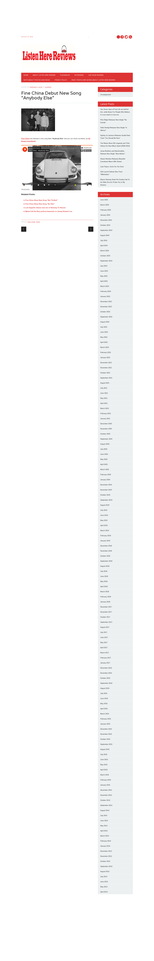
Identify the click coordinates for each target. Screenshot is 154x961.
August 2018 (104, 566)
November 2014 (106, 795)
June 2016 (104, 698)
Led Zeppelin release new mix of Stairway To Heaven (45, 208)
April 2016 (104, 708)
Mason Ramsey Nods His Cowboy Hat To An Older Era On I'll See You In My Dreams (115, 182)
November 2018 (106, 551)
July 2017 (103, 632)
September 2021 (106, 378)
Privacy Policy (61, 80)
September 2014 (106, 805)
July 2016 (103, 693)
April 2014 (104, 831)
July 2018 (103, 571)
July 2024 (103, 240)
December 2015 (106, 729)
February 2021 (105, 413)
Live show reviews (95, 75)
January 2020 (105, 479)
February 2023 (105, 291)
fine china (31, 222)
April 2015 (104, 770)
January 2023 (105, 296)
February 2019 (105, 535)
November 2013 (106, 856)
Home (25, 75)
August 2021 (104, 383)
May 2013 (103, 887)
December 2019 (106, 485)
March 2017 (104, 653)
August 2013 (104, 871)
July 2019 (103, 510)
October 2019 (105, 495)
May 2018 (103, 581)
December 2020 (106, 424)
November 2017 (106, 612)
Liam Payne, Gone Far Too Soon (112, 166)
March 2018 (104, 591)
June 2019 (104, 515)
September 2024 (106, 230)
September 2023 (106, 261)
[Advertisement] (67, 18)
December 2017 (106, 607)
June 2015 (104, 759)
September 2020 (106, 439)
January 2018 (105, 602)
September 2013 (106, 866)
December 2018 (106, 546)
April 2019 (104, 525)
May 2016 (103, 703)
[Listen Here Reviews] (48, 68)
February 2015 (105, 780)
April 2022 (104, 342)
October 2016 (105, 678)
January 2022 (105, 357)
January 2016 (105, 724)
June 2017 (104, 637)
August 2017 (104, 627)
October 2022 (105, 312)
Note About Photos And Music (36, 80)
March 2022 (104, 347)
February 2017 (105, 658)
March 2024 (104, 251)
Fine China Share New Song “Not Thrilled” (41, 200)
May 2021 (103, 398)
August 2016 (104, 688)
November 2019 (106, 490)
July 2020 (103, 449)
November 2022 (106, 306)
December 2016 (106, 668)
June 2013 (104, 882)
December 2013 (106, 851)
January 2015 (105, 785)
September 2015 (106, 744)
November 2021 (106, 368)
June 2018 (104, 576)
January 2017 (105, 663)
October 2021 (105, 373)
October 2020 (105, 434)
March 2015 (104, 775)
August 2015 (104, 749)
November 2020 (106, 429)
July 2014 (103, 815)
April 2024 (104, 245)
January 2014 (105, 846)
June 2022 (104, 332)
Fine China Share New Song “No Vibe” (40, 204)
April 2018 (104, 586)
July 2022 (103, 327)
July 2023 (103, 266)
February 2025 (105, 210)
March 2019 (104, 530)
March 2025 (104, 205)
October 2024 (105, 225)
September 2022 (106, 317)
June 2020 (104, 454)
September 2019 (106, 500)
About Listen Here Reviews (44, 75)
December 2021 (106, 362)
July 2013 (103, 876)
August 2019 (104, 505)
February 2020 (105, 474)
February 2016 (105, 719)
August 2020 (104, 444)
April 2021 (104, 403)
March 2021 (104, 408)
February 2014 (105, 841)
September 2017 (106, 622)
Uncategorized (105, 94)
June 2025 (104, 200)
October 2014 (105, 800)
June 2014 (104, 820)
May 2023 (103, 276)
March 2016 (104, 714)
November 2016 (106, 673)
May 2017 (103, 642)
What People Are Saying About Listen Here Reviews (93, 80)
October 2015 (105, 739)
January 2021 (105, 418)
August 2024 (104, 235)
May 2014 (103, 826)
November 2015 (106, 734)
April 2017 (104, 647)
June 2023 (104, 271)
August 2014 (104, 810)
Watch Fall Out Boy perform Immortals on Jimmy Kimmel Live (48, 211)
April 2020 (104, 464)
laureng (48, 87)
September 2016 (106, 683)
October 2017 (105, 617)
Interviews (79, 75)
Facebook (122, 37)
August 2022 (104, 322)
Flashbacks (65, 75)
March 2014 (104, 836)
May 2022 (103, 337)
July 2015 (103, 754)
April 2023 (104, 281)
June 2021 (104, 393)
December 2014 (106, 790)
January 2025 (105, 215)
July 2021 (103, 388)
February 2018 (105, 597)
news (38, 222)
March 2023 (104, 286)
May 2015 (103, 764)
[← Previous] (23, 229)
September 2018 (106, 561)
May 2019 (103, 520)
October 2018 (105, 556)
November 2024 (106, 220)
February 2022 (105, 352)
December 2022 (106, 301)
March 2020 (104, 469)
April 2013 (104, 892)
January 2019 (105, 541)
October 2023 (105, 256)
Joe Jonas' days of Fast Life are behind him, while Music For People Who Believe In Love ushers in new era (115, 112)
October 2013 (105, 861)
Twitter (126, 37)
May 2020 (103, 459)
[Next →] (90, 229)
